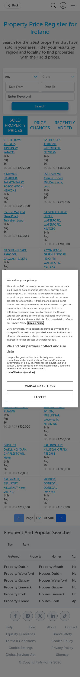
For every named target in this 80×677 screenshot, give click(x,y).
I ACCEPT (40, 397)
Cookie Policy (35, 322)
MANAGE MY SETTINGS (40, 386)
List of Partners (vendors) (21, 372)
